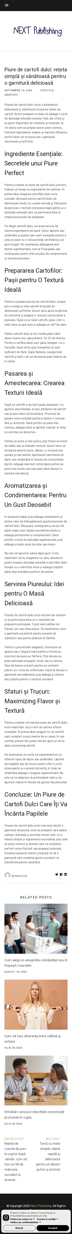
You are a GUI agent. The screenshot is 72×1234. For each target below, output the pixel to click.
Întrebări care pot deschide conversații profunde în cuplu (34, 1115)
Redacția (21, 876)
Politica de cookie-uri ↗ (22, 1219)
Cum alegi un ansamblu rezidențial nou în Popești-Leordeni (35, 963)
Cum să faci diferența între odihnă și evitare (32, 1039)
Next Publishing (41, 1206)
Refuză (19, 1228)
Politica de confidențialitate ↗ (25, 1222)
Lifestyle (47, 90)
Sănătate (11, 94)
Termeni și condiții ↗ (47, 1219)
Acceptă (52, 1228)
